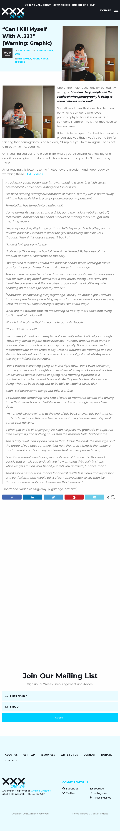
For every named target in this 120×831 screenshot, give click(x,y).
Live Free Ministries (41, 790)
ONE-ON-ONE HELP (83, 5)
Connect (90, 754)
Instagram (100, 793)
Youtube (98, 788)
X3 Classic (24, 50)
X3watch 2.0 (61, 5)
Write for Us (69, 754)
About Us (11, 754)
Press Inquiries (102, 797)
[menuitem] (38, 5)
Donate (105, 10)
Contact (11, 760)
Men (19, 58)
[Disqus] (60, 542)
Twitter (70, 793)
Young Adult (40, 58)
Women (27, 58)
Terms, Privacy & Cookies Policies (90, 813)
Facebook (71, 788)
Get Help (29, 754)
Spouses (20, 62)
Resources (47, 754)
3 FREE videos (34, 174)
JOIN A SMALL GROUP (38, 5)
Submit (60, 717)
